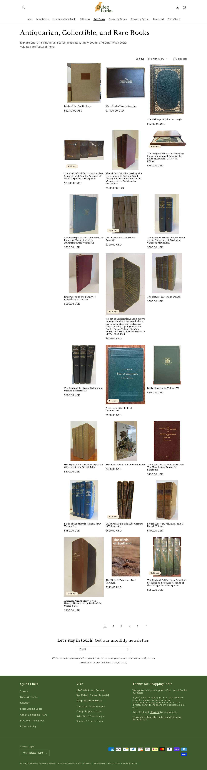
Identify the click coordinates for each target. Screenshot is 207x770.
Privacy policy (114, 763)
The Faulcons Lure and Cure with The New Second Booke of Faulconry (165, 467)
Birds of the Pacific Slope (78, 106)
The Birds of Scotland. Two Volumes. (120, 581)
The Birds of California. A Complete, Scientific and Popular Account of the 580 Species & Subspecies (84, 176)
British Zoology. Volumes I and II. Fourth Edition (165, 525)
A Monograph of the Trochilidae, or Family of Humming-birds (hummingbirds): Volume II (83, 240)
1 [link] (105, 625)
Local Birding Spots (31, 708)
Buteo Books (32, 764)
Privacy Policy (28, 726)
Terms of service (130, 763)
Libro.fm (155, 712)
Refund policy (99, 763)
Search (24, 691)
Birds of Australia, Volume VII (163, 388)
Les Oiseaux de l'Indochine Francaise (120, 239)
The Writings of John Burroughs (164, 119)
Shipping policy (84, 763)
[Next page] (146, 625)
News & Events (28, 696)
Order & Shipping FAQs (33, 714)
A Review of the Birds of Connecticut (119, 409)
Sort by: (140, 59)
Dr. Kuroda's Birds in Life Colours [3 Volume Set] (124, 525)
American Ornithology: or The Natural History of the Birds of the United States (83, 603)
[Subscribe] (127, 649)
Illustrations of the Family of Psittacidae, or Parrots (80, 298)
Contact (24, 702)
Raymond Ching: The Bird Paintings (125, 465)
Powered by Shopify (46, 764)
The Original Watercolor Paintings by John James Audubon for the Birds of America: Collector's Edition (165, 157)
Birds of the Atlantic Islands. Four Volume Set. (82, 525)
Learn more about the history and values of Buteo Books (157, 718)
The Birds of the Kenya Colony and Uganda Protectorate (83, 389)
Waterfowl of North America (121, 106)
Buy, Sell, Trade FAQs (32, 720)
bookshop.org (146, 702)
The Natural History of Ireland (164, 297)
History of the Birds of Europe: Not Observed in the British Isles (83, 466)
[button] (23, 7)
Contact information (66, 763)
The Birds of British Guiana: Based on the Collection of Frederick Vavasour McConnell (166, 240)
